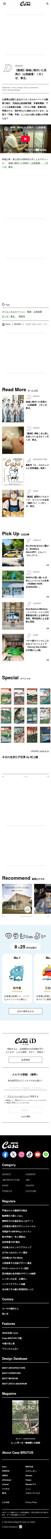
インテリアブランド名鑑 (13, 1284)
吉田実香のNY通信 (11, 1241)
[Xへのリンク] (13, 1154)
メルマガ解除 (25, 1116)
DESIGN (6, 1174)
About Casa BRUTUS (17, 1452)
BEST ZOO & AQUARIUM (14, 1383)
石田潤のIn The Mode (12, 1257)
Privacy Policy (31, 1502)
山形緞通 (37, 311)
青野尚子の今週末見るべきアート (17, 1220)
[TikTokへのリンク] (29, 1154)
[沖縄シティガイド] (17, 899)
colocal (5, 1484)
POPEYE (5, 1471)
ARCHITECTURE (11, 1180)
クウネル (5, 1488)
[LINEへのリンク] (46, 1154)
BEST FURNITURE (11, 1373)
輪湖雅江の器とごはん (12, 1215)
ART (28, 1180)
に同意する (23, 1096)
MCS (4, 1493)
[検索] (47, 3)
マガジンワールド (33, 1493)
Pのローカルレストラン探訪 (15, 1268)
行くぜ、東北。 (9, 316)
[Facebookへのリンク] (5, 1154)
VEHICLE (7, 1191)
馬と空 (5, 1313)
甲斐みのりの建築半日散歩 (14, 1210)
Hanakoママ (31, 1484)
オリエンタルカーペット (13, 311)
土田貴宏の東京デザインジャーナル (19, 1226)
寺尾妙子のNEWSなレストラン (17, 1231)
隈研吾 (22, 316)
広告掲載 (5, 1502)
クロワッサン (31, 1471)
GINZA (5, 1475)
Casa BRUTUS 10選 (12, 1338)
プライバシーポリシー (17, 1096)
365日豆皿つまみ (10, 1332)
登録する (25, 1109)
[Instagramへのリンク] (21, 1154)
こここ (28, 1488)
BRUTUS (29, 1466)
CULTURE (31, 1191)
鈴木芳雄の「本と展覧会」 (14, 1236)
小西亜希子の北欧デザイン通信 (16, 1262)
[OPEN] (4, 3)
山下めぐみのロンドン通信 (14, 1252)
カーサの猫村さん (10, 1308)
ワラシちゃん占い (10, 1348)
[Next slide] (47, 916)
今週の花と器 (8, 1343)
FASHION (30, 1174)
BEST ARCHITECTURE (13, 1367)
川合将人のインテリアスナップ (16, 1247)
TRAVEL (30, 1185)
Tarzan (28, 1480)
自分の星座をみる (25, 1011)
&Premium (6, 1480)
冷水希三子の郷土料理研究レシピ (17, 1289)
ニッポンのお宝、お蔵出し (14, 1278)
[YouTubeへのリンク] (38, 1154)
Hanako (29, 1475)
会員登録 (25, 1059)
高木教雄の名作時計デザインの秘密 (19, 1273)
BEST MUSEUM (10, 1378)
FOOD (5, 1185)
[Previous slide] (3, 916)
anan (4, 1466)
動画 (29, 311)
